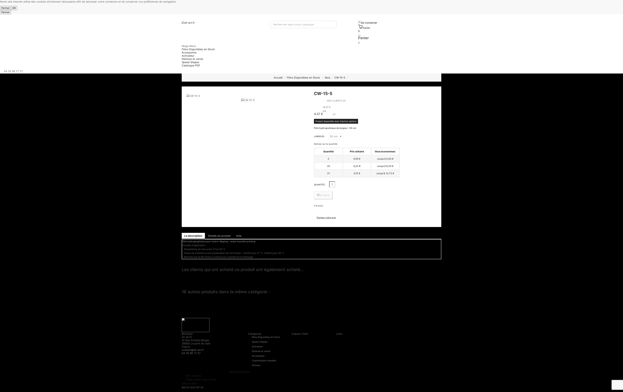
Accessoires (258, 356)
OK (14, 8)
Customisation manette (264, 360)
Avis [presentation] (239, 235)
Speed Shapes (259, 342)
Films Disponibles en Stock (266, 337)
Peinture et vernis (261, 351)
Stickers (256, 365)
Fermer (5, 8)
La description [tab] (193, 235)
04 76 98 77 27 (191, 353)
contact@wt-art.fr (193, 350)
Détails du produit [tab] (219, 235)
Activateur (257, 346)
